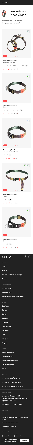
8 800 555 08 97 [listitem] (13, 382)
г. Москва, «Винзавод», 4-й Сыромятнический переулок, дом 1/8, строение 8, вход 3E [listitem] (15, 398)
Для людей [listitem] (5, 330)
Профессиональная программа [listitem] (12, 296)
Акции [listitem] (4, 369)
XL (26, 65)
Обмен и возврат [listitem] (8, 365)
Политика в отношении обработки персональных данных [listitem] (15, 418)
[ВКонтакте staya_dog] (25, 257)
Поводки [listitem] (5, 310)
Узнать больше (12, 441)
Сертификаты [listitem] (6, 326)
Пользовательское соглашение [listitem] (10, 422)
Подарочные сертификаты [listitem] (9, 426)
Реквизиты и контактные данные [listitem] (10, 414)
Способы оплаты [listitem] (7, 356)
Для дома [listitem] (5, 339)
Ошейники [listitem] (5, 306)
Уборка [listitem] (4, 343)
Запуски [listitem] (4, 279)
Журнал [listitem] (4, 271)
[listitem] (11, 378)
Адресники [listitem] (5, 318)
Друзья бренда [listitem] (7, 288)
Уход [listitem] (3, 335)
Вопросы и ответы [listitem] (8, 352)
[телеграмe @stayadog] (29, 257)
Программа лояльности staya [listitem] (12, 275)
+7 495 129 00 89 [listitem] (14, 386)
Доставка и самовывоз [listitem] (10, 360)
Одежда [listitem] (5, 322)
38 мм (10, 199)
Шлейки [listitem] (4, 314)
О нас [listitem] (4, 266)
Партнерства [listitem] (6, 292)
